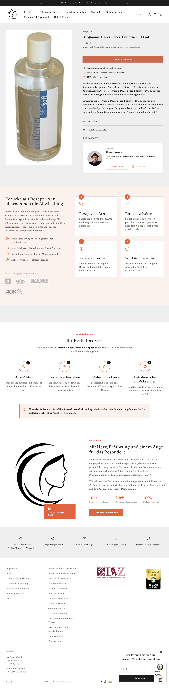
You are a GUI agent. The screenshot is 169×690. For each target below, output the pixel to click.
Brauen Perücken (57, 588)
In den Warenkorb (123, 59)
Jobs (8, 598)
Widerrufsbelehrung (17, 583)
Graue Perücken (56, 608)
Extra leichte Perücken (60, 578)
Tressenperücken (57, 613)
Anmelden (140, 678)
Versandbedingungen (17, 588)
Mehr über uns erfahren (106, 512)
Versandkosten (101, 47)
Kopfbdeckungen (115, 12)
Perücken (29, 12)
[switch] (160, 680)
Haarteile (96, 12)
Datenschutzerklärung (18, 578)
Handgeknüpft (56, 636)
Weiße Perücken (57, 603)
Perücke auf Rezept (84, 545)
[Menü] (164, 663)
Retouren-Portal (15, 593)
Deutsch (138, 15)
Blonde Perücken (57, 583)
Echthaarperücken (49, 12)
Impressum (12, 568)
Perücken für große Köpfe (62, 568)
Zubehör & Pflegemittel (36, 17)
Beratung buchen (117, 166)
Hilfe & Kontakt (62, 17)
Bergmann (87, 31)
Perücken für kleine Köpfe (62, 573)
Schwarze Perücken (58, 598)
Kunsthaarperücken (75, 12)
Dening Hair (54, 641)
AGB (8, 573)
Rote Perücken (56, 593)
